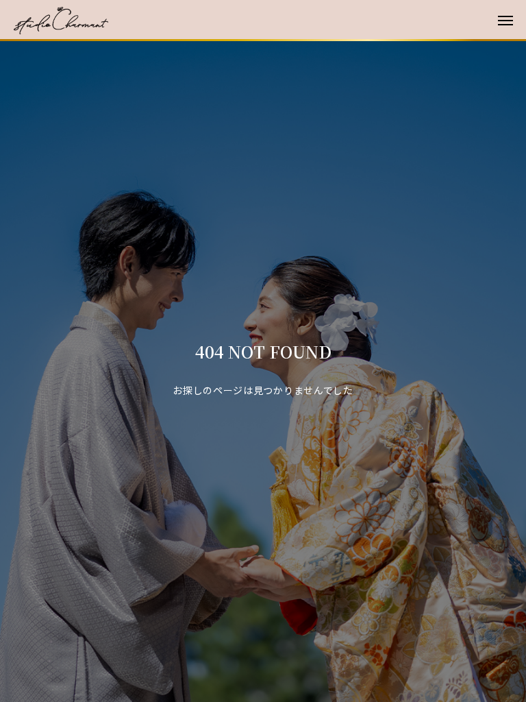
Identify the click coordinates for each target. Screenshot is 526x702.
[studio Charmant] (270, 20)
